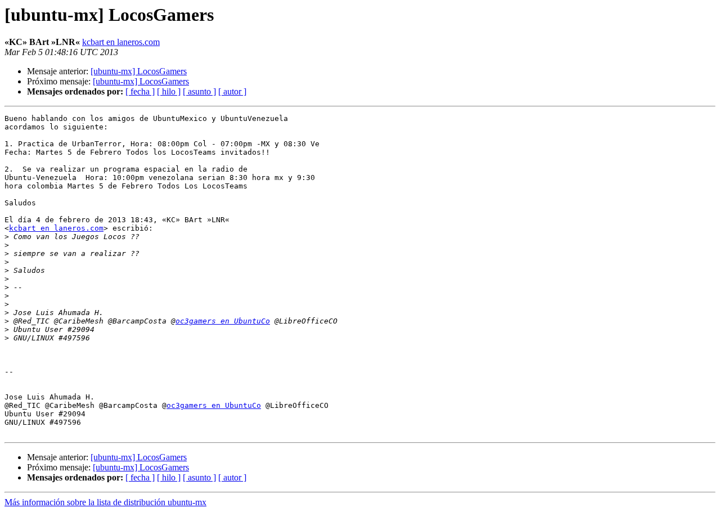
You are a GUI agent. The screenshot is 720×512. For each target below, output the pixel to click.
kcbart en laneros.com (121, 42)
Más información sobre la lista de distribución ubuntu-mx (105, 502)
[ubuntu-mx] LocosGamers (139, 71)
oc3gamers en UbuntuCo (223, 321)
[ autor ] (232, 91)
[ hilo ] (169, 91)
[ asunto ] (199, 91)
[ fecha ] (140, 91)
